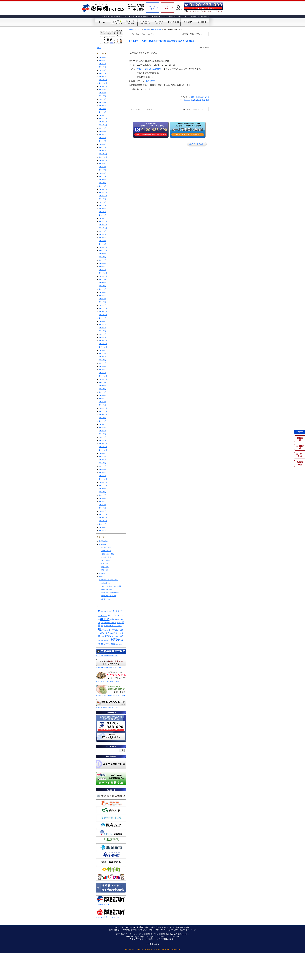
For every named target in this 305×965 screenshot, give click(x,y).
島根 (111, 633)
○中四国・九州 (106, 557)
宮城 (106, 626)
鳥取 (120, 644)
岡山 (103, 633)
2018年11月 (103, 311)
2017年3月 (102, 366)
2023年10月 (103, 160)
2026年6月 (102, 60)
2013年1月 (102, 511)
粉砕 (114, 640)
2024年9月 (102, 128)
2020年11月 (103, 247)
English (299, 432)
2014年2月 (102, 472)
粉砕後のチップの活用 (108, 596)
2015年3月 (102, 434)
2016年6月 (102, 392)
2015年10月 (103, 414)
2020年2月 (102, 266)
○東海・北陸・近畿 (107, 554)
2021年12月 (103, 221)
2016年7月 (102, 389)
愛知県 (102, 636)
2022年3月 (102, 215)
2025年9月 (102, 89)
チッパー (187, 100)
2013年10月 (103, 485)
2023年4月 (102, 176)
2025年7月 (102, 96)
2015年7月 (102, 424)
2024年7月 (102, 134)
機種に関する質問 (107, 589)
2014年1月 (102, 476)
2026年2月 (102, 73)
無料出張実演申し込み (139, 930)
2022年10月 (103, 196)
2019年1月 (102, 305)
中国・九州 (105, 567)
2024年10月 (103, 125)
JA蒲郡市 (103, 611)
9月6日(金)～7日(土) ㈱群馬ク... (192, 34)
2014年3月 (102, 469)
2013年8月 (102, 492)
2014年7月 (102, 460)
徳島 (119, 633)
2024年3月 (102, 144)
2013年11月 (103, 482)
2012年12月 (103, 514)
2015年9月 (102, 418)
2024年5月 (102, 141)
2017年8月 (102, 353)
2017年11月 (103, 344)
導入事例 (136, 927)
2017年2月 (102, 369)
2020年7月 (102, 260)
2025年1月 (102, 115)
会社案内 (154, 927)
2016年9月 (102, 382)
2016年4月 (102, 395)
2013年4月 (102, 501)
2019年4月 (102, 295)
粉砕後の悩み (105, 599)
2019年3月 (102, 299)
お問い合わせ (114, 930)
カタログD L (300, 447)
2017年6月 (102, 360)
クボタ (115, 611)
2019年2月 (102, 302)
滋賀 (121, 636)
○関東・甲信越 (106, 551)
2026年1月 (102, 76)
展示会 (103, 629)
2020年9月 (102, 254)
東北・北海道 (105, 560)
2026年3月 (102, 70)
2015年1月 (102, 440)
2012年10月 (103, 521)
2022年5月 (102, 212)
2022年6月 (102, 208)
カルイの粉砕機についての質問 (111, 586)
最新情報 (102, 573)
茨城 (108, 644)
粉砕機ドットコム (135, 30)
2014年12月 (103, 443)
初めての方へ (120, 927)
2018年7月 (102, 324)
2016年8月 (102, 386)
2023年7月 (102, 170)
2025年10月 (103, 86)
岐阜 (99, 633)
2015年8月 (102, 421)
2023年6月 (102, 173)
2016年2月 (102, 402)
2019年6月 (102, 289)
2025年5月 (102, 102)
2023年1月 (102, 186)
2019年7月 (102, 286)
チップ (110, 615)
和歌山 (119, 623)
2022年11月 (103, 192)
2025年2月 (102, 112)
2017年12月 (103, 340)
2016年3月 (102, 398)
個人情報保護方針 (178, 930)
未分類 (101, 576)
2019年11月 (103, 273)
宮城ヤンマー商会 (115, 626)
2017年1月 (102, 373)
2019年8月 (102, 283)
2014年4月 (102, 466)
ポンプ (115, 615)
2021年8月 (102, 231)
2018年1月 (102, 337)
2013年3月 (102, 505)
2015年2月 (102, 437)
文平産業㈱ (115, 636)
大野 (102, 626)
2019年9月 (102, 279)
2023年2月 (102, 183)
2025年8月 (102, 93)
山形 (121, 630)
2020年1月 (102, 270)
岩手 (107, 633)
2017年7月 (102, 357)
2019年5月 (102, 292)
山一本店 (112, 630)
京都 (116, 619)
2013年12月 (103, 479)
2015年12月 (103, 408)
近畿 (113, 644)
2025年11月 (103, 83)
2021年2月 (102, 244)
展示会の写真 (103, 541)
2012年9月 (102, 524)
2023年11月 (103, 157)
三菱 (112, 619)
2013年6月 (102, 498)
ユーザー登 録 (300, 455)
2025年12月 (103, 80)
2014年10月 (103, 450)
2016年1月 (102, 405)
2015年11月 (103, 411)
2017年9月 (102, 350)
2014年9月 (102, 453)
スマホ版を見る (152, 944)
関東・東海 (105, 564)
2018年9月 (102, 318)
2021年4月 (102, 237)
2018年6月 (102, 328)
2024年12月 (103, 118)
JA (99, 611)
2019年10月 (103, 276)
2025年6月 (102, 99)
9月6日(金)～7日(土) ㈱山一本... (143, 34)
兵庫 (102, 623)
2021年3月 (102, 241)
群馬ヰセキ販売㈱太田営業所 (149, 69)
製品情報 (129, 927)
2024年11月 (103, 122)
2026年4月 (102, 67)
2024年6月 (102, 138)
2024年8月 (102, 131)
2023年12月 (103, 154)
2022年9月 (102, 199)
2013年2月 (102, 508)
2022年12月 (103, 189)
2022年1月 (102, 218)
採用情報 (187, 927)
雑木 (117, 644)
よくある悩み (105, 583)
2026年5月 (102, 64)
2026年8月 (102, 57)
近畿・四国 (105, 570)
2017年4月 (102, 363)
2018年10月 (103, 315)
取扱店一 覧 (300, 463)
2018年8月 (102, 321)
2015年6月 (102, 427)
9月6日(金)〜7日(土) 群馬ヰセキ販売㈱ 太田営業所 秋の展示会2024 (161, 41)
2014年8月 (102, 456)
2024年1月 (102, 151)
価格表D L (300, 439)
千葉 (114, 622)
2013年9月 (102, 489)
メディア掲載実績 (176, 927)
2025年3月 (102, 109)
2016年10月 (103, 379)
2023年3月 (102, 180)
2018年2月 (102, 334)
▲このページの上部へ (196, 144)
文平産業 (108, 636)
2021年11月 (103, 225)
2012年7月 (102, 530)
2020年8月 (102, 257)
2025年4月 (102, 105)
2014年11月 (103, 447)
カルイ (109, 611)
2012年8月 (102, 527)
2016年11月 (103, 376)
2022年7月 (102, 205)
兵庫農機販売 (108, 623)
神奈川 (106, 640)
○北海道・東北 (106, 547)
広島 (115, 633)
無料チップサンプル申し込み (159, 930)
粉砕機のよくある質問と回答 (108, 580)
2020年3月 (102, 263)
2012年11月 (103, 518)
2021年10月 (103, 228)
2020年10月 (103, 250)
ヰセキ (104, 619)
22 (117, 41)
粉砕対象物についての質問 (110, 592)
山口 (118, 630)
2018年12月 (103, 308)
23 (121, 41)
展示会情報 (102, 544)
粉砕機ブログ (163, 927)
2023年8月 (102, 167)
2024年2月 (102, 147)
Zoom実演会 (125, 930)
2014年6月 (102, 463)
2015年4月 (102, 431)
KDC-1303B (150, 81)
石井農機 (100, 640)
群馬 (103, 644)
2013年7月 (102, 495)
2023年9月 (102, 163)
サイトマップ (191, 930)
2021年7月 (102, 234)
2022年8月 (102, 202)
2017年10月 (103, 347)
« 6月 (99, 48)
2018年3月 (102, 331)
